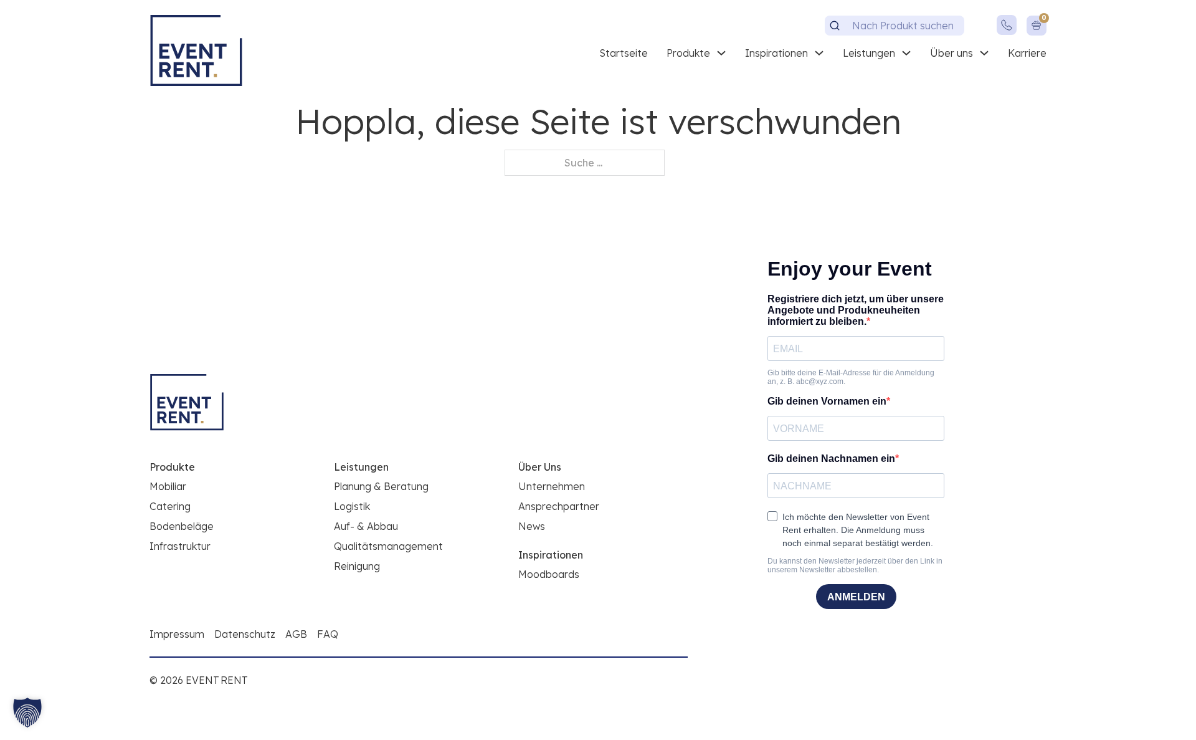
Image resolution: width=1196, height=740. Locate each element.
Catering (170, 506)
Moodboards (548, 574)
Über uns (951, 53)
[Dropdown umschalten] (721, 53)
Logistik (352, 506)
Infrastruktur (180, 546)
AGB (296, 634)
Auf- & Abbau (366, 526)
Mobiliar (168, 486)
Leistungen (869, 53)
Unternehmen (551, 486)
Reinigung (357, 566)
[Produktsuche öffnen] (835, 26)
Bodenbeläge (182, 526)
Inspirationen (776, 53)
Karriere (1027, 53)
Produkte (688, 53)
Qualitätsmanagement (388, 546)
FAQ (327, 634)
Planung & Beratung (381, 486)
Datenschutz (244, 634)
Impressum (177, 634)
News (531, 526)
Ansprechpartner (558, 506)
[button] (27, 712)
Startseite (623, 53)
